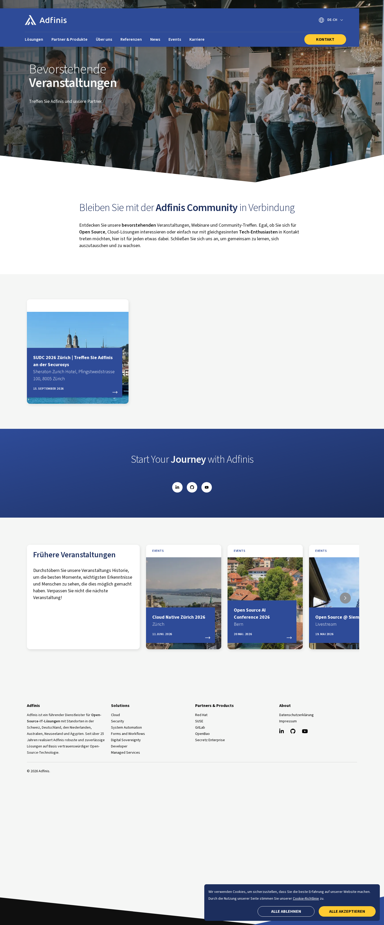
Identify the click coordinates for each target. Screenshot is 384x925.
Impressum (288, 721)
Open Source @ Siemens (340, 621)
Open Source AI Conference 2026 (252, 617)
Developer (119, 746)
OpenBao (202, 733)
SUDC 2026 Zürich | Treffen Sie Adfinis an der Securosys (74, 368)
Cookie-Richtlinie (306, 898)
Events (158, 551)
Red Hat (201, 715)
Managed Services (125, 752)
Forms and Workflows (128, 733)
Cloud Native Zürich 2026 (178, 621)
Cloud (115, 715)
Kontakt (325, 39)
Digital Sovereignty (126, 740)
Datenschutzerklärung (296, 715)
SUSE (199, 721)
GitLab (200, 727)
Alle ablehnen (286, 911)
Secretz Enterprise (210, 740)
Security (117, 721)
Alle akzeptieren (347, 911)
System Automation (126, 727)
